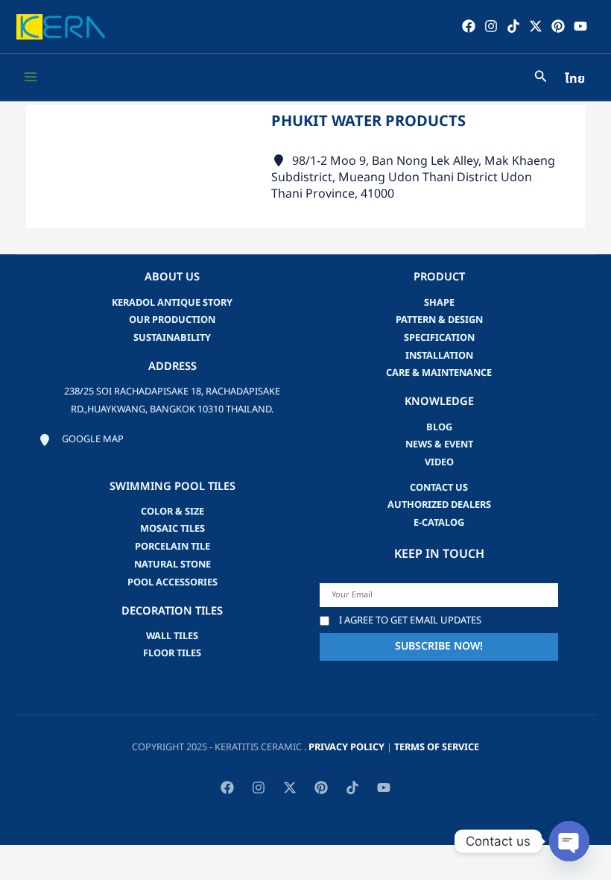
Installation (439, 355)
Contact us (439, 487)
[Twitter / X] (535, 26)
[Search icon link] (541, 79)
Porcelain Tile (172, 546)
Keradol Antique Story (172, 302)
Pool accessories (172, 582)
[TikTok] (513, 26)
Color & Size (172, 511)
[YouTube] (580, 26)
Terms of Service (436, 747)
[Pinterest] (558, 26)
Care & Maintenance (439, 372)
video (439, 462)
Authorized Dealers (439, 504)
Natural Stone (172, 564)
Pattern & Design (439, 319)
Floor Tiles (172, 653)
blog (439, 427)
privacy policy (346, 747)
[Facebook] (468, 26)
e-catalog (439, 522)
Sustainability (172, 337)
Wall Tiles (172, 636)
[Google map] (81, 440)
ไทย (575, 79)
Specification (439, 337)
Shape (439, 302)
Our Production (172, 319)
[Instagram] (491, 26)
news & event (439, 444)
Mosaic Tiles (172, 528)
